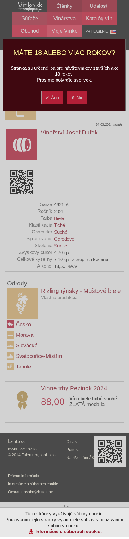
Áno (55, 97)
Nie (80, 97)
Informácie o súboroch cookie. (68, 531)
